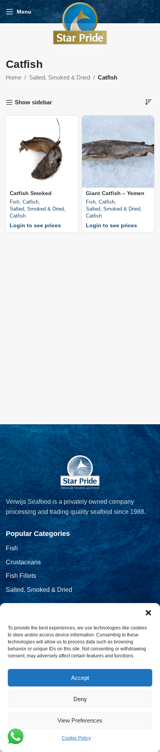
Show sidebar (33, 102)
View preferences (80, 720)
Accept (80, 677)
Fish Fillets (21, 575)
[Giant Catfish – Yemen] (118, 152)
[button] (148, 613)
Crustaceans (23, 562)
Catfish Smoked (31, 193)
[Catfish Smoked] (42, 152)
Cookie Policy (76, 738)
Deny (80, 699)
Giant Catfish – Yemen (115, 193)
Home (13, 77)
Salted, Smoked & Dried (59, 77)
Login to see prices (35, 225)
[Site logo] (80, 25)
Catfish (30, 202)
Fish (14, 202)
